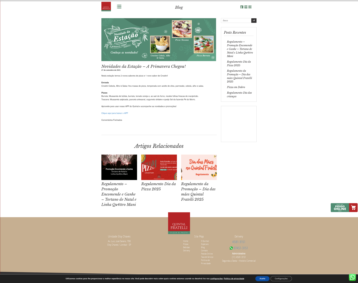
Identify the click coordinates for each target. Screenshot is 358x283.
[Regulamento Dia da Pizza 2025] (159, 167)
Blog (179, 7)
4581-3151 (238, 242)
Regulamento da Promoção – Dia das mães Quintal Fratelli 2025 (239, 76)
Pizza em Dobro (236, 87)
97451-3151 (241, 248)
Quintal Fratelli (106, 6)
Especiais (205, 244)
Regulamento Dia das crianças (239, 94)
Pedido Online (207, 254)
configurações (216, 278)
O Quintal (205, 241)
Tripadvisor (245, 6)
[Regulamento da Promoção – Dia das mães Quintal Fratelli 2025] (199, 167)
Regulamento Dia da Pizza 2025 (239, 63)
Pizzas (185, 244)
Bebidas (186, 247)
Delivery (186, 250)
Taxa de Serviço (207, 257)
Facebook (241, 6)
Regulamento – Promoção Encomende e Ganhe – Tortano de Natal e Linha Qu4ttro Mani (118, 194)
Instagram (250, 6)
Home (185, 241)
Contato (204, 250)
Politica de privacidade (234, 278)
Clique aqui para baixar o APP (114, 113)
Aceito (262, 278)
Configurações (281, 278)
